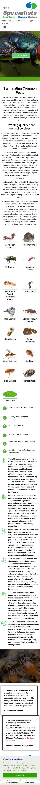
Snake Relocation (30, 340)
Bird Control (10, 319)
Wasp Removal (10, 361)
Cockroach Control (10, 246)
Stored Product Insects (30, 320)
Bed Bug (30, 361)
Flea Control (10, 381)
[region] (20, 770)
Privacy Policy (29, 782)
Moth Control (10, 339)
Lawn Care (10, 400)
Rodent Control (30, 245)
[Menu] (5, 27)
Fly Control (10, 267)
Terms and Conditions (14, 782)
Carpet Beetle (29, 381)
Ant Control (30, 291)
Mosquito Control (30, 268)
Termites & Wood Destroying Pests (10, 295)
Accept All (20, 775)
